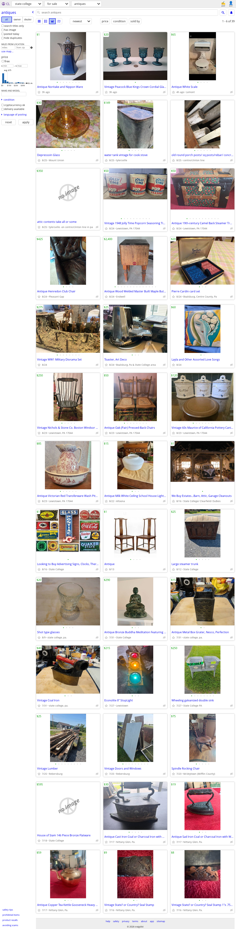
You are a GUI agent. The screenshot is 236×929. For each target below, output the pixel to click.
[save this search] (231, 12)
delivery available (14, 109)
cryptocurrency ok (14, 105)
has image (10, 29)
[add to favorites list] (39, 92)
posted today (11, 34)
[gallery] (52, 21)
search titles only (14, 25)
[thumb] (46, 21)
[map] (59, 21)
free (7, 61)
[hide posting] (97, 92)
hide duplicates (13, 38)
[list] (39, 21)
